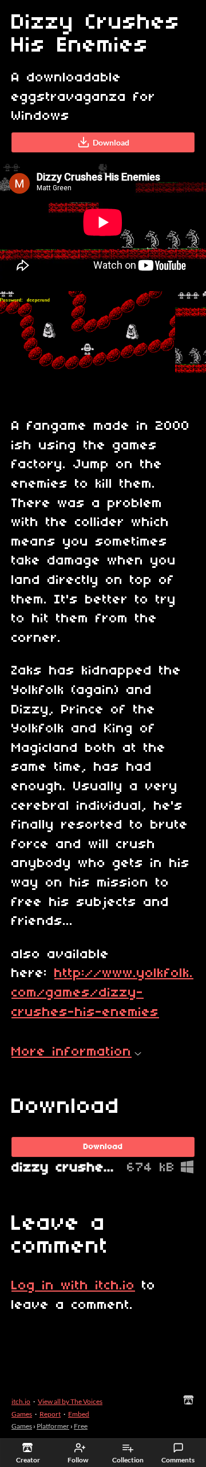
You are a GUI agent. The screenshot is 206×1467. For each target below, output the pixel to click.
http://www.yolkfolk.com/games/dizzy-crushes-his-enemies (102, 993)
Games (21, 1426)
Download (111, 142)
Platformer (53, 1426)
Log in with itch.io (73, 1286)
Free (81, 1426)
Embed (78, 1414)
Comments (178, 1460)
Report (50, 1414)
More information (71, 1052)
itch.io (20, 1401)
